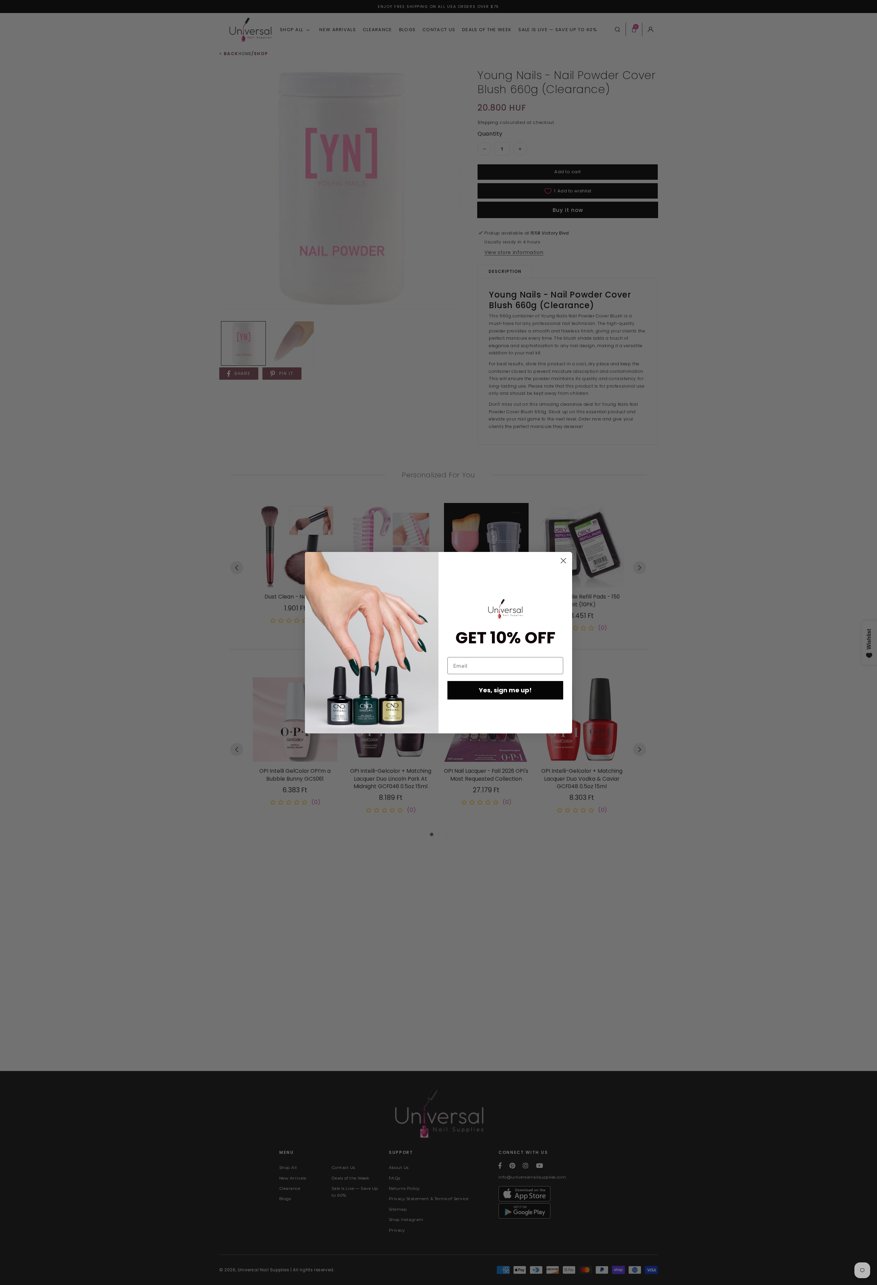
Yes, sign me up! (505, 690)
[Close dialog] (563, 561)
